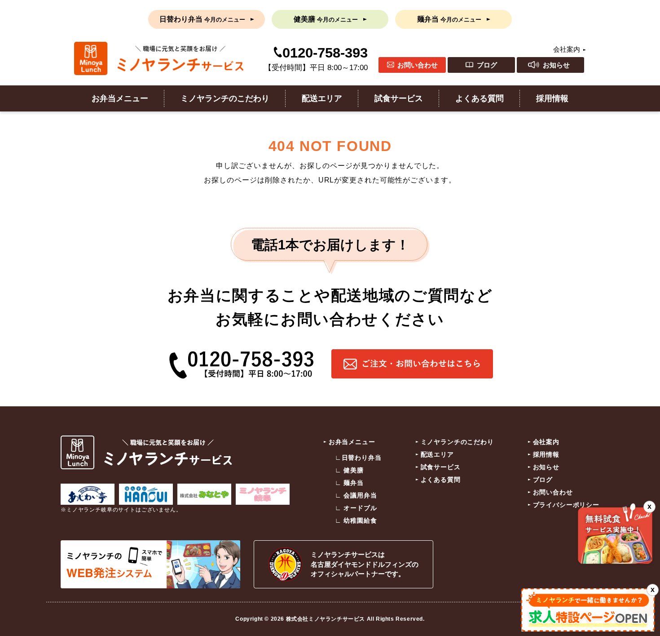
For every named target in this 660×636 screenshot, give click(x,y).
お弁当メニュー (120, 98)
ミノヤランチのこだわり (224, 98)
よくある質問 (479, 98)
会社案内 (566, 49)
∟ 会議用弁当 (356, 495)
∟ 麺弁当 (349, 482)
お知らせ (556, 65)
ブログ (487, 65)
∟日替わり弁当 (358, 457)
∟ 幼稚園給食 (356, 520)
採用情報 (552, 98)
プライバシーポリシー (566, 504)
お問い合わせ (417, 65)
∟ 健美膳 (349, 470)
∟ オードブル (356, 507)
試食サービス (398, 98)
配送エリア (322, 98)
